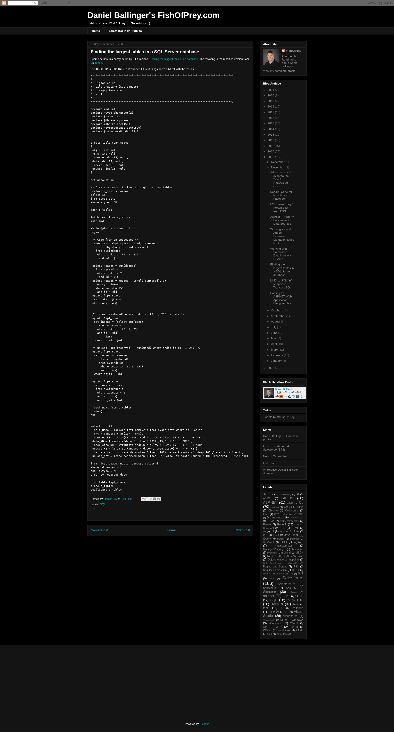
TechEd (277, 604)
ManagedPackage (273, 549)
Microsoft (297, 549)
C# (301, 502)
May (274, 338)
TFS (281, 608)
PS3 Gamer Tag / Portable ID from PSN (281, 207)
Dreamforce (274, 517)
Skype (293, 592)
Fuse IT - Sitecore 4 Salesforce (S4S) (276, 447)
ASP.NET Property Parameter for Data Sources (282, 220)
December (278, 162)
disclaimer (288, 514)
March (275, 349)
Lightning (294, 539)
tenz (295, 604)
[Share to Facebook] (155, 499)
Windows (297, 619)
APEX (287, 498)
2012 (271, 140)
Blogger (204, 723)
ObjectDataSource (272, 563)
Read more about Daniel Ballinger (290, 63)
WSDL (267, 630)
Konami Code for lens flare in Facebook (281, 195)
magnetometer (283, 545)
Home (96, 30)
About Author (290, 56)
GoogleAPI (268, 528)
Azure (290, 503)
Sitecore (269, 592)
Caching (275, 507)
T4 (288, 600)
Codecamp (291, 510)
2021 (271, 90)
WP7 (279, 626)
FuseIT (281, 524)
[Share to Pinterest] (159, 499)
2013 (271, 134)
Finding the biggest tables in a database (174, 59)
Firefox (267, 524)
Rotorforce (278, 573)
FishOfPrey (293, 50)
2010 (271, 151)
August (276, 321)
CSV (276, 514)
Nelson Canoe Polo (275, 456)
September (278, 316)
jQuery (267, 538)
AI (297, 494)
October (276, 310)
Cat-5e (288, 507)
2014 (271, 129)
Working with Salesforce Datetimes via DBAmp (280, 254)
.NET (267, 494)
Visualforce (290, 616)
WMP (265, 627)
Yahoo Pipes (282, 634)
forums (99, 62)
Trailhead (297, 608)
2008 (271, 367)
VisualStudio (269, 620)
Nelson (271, 556)
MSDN (299, 552)
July (274, 327)
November (278, 167)
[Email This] (143, 499)
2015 (271, 123)
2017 (271, 112)
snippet (268, 596)
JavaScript (291, 534)
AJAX (266, 498)
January (276, 360)
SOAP (286, 596)
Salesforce (292, 577)
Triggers (274, 612)
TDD (299, 600)
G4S (297, 524)
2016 (271, 117)
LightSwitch (268, 542)
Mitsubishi (272, 552)
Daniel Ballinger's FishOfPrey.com (153, 15)
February (277, 355)
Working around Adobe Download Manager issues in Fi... (282, 236)
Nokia (300, 556)
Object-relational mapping (283, 559)
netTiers (288, 556)
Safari (272, 578)
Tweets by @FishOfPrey (278, 417)
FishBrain (269, 463)
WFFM (283, 620)
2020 (271, 95)
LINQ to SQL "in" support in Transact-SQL (281, 284)
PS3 (296, 566)
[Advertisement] (121, 680)
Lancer (280, 539)
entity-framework (289, 521)
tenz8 (266, 608)
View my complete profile (279, 70)
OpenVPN (293, 563)
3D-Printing (285, 494)
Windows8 (275, 623)
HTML (295, 528)
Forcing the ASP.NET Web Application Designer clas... (281, 298)
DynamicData (296, 517)
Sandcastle (269, 588)
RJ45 (265, 573)
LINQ (284, 542)
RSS (291, 573)
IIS (272, 531)
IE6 (264, 531)
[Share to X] (151, 499)
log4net (298, 542)
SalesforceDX (287, 584)
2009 (271, 157)
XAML (299, 630)
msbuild (286, 552)
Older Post (242, 530)
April (274, 343)
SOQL (299, 596)
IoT (265, 535)
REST (295, 570)
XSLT (269, 634)
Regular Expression (275, 570)
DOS (300, 514)
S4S (300, 573)
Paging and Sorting (275, 566)
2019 (271, 101)
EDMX (271, 521)
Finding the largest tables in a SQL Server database (282, 269)
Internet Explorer (289, 531)
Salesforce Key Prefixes (125, 30)
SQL (102, 504)
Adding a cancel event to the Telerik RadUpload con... (280, 179)
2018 (271, 106)
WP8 (295, 627)
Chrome (273, 510)
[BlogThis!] (147, 499)
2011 (271, 146)
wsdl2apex (284, 630)
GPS (282, 528)
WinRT (294, 623)
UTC (286, 612)
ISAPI (276, 535)
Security (291, 587)
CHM (300, 507)
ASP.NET (270, 502)
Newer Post (99, 530)
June (274, 332)
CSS (266, 514)
